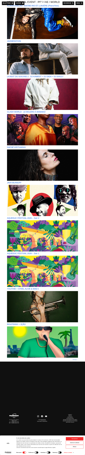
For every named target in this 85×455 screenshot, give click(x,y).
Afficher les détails (68, 452)
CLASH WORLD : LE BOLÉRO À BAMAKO (26, 112)
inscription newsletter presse (70, 420)
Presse (70, 415)
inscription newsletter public (70, 419)
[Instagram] (38, 416)
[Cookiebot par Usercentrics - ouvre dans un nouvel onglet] (8, 453)
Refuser (74, 446)
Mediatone (43, 419)
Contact (70, 414)
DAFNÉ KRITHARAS (16, 147)
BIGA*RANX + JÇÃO (16, 324)
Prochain (75, 359)
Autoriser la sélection (74, 442)
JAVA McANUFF (14, 183)
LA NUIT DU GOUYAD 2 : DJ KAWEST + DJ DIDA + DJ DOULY (35, 76)
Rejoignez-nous (70, 418)
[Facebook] (42, 416)
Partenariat (70, 417)
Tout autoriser (75, 438)
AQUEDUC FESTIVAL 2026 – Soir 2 (23, 218)
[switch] (36, 453)
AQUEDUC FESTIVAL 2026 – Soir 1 (23, 253)
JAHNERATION (14, 41)
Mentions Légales (70, 422)
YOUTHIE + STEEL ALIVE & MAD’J (23, 289)
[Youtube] (46, 416)
